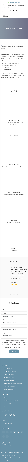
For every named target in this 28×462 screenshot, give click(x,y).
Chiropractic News (8, 404)
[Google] (3, 432)
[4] (14, 294)
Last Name (3, 313)
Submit (14, 351)
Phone (2, 326)
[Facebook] (7, 432)
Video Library (7, 407)
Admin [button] (13, 455)
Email (2, 320)
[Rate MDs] (18, 432)
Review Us (6, 444)
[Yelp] (11, 432)
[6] (17, 294)
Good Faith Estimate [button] (6, 455)
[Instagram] (3, 436)
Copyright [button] (10, 452)
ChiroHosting (4, 460)
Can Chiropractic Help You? (11, 401)
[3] (13, 294)
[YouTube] (7, 436)
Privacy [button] (22, 452)
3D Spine (6, 397)
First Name (3, 307)
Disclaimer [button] (16, 452)
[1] (10, 294)
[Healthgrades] (14, 432)
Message (3, 333)
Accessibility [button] (4, 452)
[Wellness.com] (22, 432)
